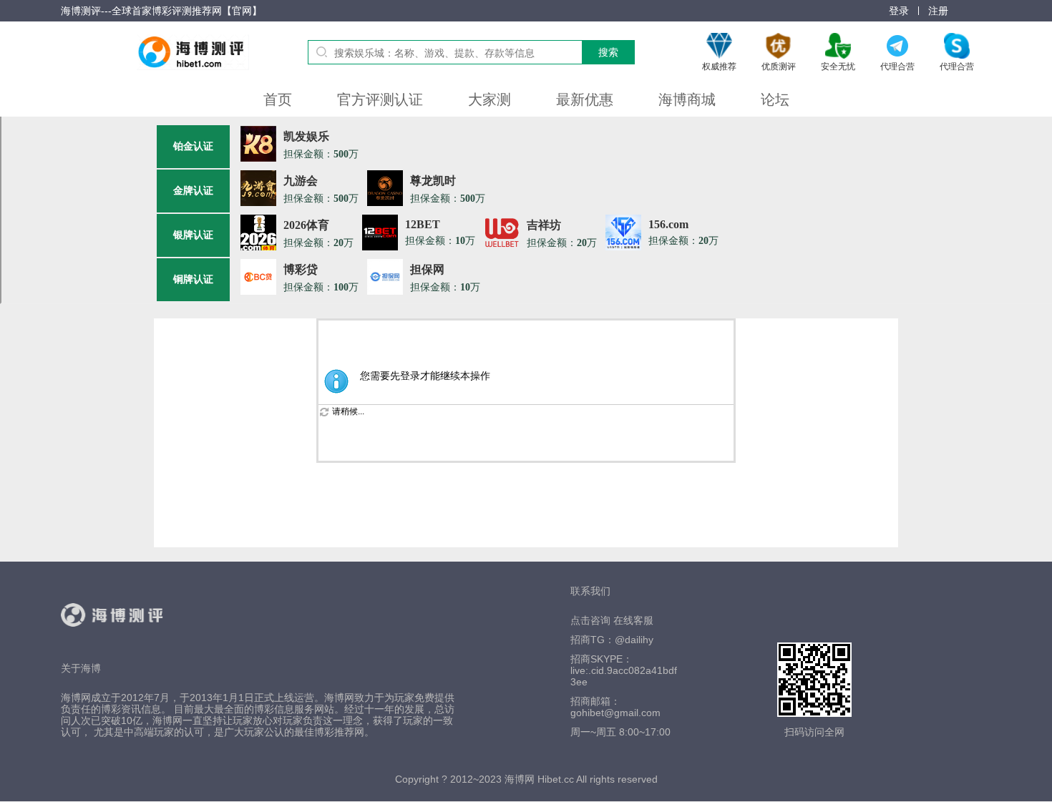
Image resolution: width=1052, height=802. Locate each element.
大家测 (489, 99)
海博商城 (687, 99)
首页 (277, 99)
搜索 (608, 52)
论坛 (775, 99)
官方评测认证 (380, 99)
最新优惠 (584, 99)
